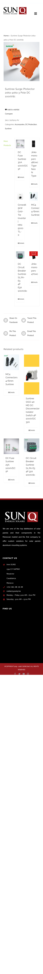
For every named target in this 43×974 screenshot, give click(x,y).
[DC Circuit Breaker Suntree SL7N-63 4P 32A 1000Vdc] (31, 446)
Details (21, 177)
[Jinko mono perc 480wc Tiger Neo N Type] (33, 144)
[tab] (8, 143)
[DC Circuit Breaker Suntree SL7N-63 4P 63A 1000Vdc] (20, 255)
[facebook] (15, 674)
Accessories (19, 124)
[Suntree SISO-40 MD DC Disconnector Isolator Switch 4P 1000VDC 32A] (31, 375)
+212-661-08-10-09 (15, 587)
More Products (7, 143)
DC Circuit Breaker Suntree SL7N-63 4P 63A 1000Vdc (22, 277)
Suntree (8, 129)
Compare (9, 114)
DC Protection (31, 124)
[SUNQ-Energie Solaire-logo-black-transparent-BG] (15, 6)
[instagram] (28, 674)
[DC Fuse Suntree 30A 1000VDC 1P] (20, 144)
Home (6, 36)
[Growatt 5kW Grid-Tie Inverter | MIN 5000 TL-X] (20, 196)
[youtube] (24, 674)
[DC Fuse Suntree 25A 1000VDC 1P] (11, 446)
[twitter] (19, 674)
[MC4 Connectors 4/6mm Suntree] (33, 196)
